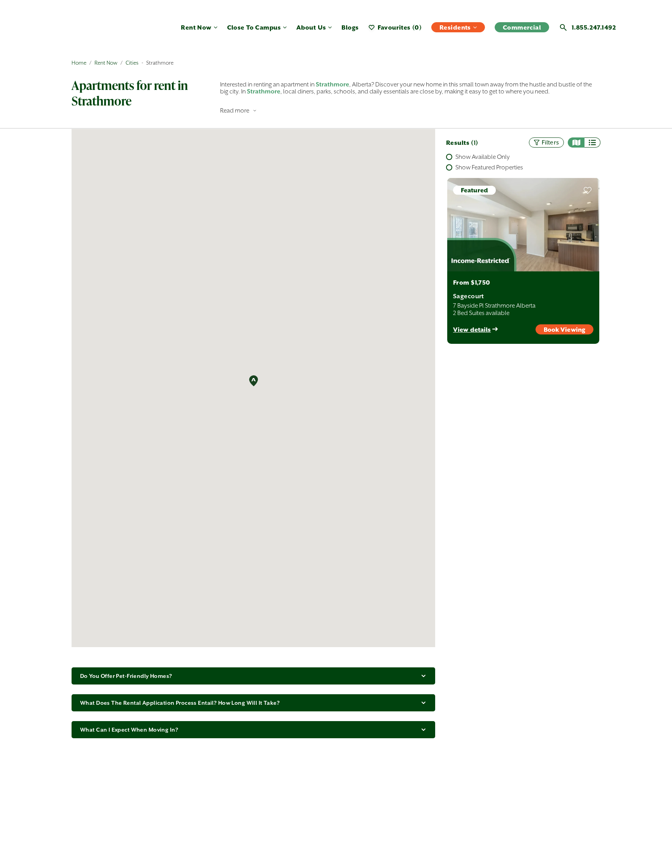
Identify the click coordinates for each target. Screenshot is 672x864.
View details (472, 330)
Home (79, 62)
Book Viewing (564, 330)
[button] (253, 380)
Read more (234, 110)
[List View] (592, 142)
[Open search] (563, 27)
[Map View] (576, 142)
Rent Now (105, 62)
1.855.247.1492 (594, 27)
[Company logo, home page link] (95, 30)
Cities (132, 62)
